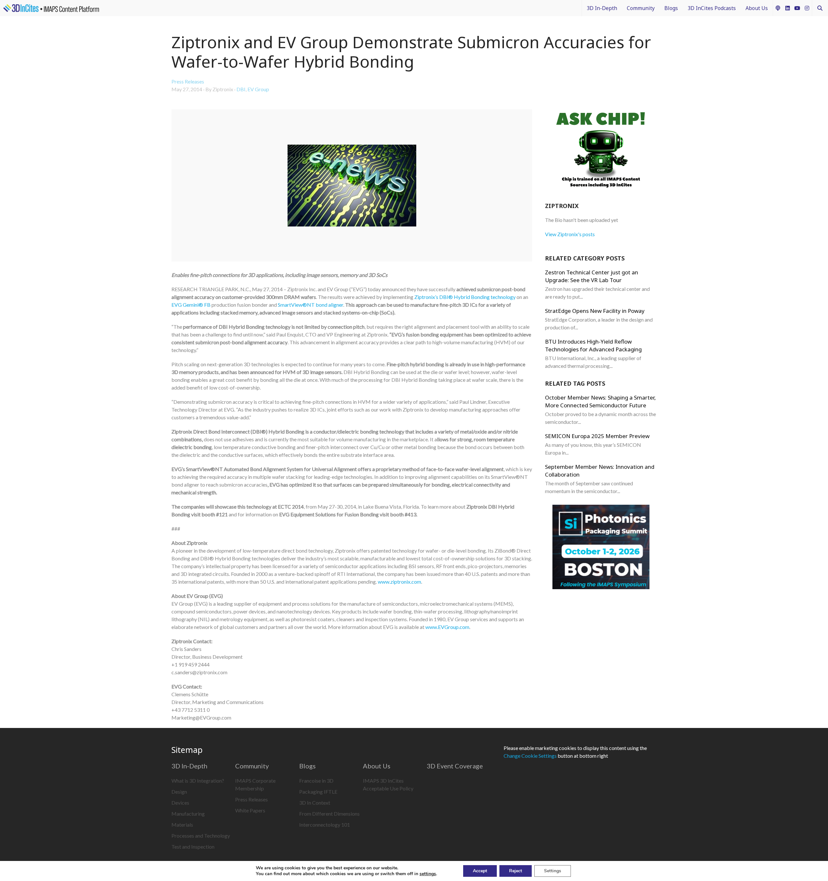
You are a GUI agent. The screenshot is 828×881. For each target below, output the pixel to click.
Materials (182, 824)
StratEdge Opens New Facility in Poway (595, 310)
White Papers (250, 810)
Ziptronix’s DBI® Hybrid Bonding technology (465, 297)
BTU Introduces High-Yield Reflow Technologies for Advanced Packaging (593, 345)
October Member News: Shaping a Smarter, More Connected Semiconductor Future (600, 401)
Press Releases (187, 81)
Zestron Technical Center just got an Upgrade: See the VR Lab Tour (591, 276)
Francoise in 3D (316, 780)
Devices (180, 802)
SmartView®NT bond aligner (310, 305)
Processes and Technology (200, 835)
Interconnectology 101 (324, 824)
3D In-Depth (602, 8)
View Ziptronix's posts (570, 234)
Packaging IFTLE (318, 791)
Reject (515, 871)
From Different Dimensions (329, 813)
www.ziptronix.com (399, 581)
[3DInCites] (51, 8)
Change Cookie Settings (530, 756)
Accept (480, 871)
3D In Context (314, 802)
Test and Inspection (192, 846)
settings (427, 874)
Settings (552, 871)
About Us (757, 8)
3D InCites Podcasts (712, 8)
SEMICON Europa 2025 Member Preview (597, 436)
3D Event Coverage (455, 766)
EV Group (258, 89)
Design (179, 791)
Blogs (671, 8)
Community (641, 8)
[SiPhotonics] (601, 548)
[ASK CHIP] (601, 150)
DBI (240, 89)
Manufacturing (188, 813)
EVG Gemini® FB (191, 305)
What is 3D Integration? (197, 780)
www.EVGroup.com (447, 627)
